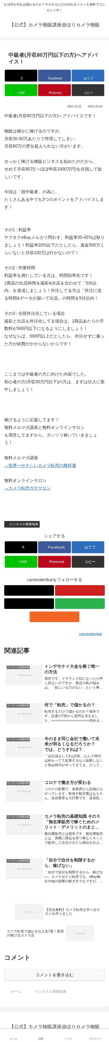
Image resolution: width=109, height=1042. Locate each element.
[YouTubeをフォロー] (80, 590)
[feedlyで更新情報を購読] (80, 603)
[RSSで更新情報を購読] (54, 617)
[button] (88, 90)
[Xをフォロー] (29, 590)
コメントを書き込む (54, 975)
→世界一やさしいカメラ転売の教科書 (40, 465)
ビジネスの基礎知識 (24, 524)
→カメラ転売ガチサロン (27, 488)
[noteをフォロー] (29, 603)
